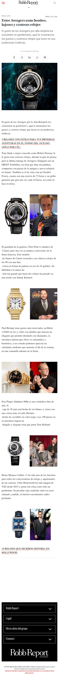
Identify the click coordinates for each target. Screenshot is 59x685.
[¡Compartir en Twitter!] (22, 57)
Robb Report (12, 608)
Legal (8, 618)
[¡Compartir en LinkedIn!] (29, 57)
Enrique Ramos (31, 51)
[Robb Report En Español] (28, 3)
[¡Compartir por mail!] (45, 57)
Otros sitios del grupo (16, 628)
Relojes (6, 16)
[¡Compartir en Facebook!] (14, 57)
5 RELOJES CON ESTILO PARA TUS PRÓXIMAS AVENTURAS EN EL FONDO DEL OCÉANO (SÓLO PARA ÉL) (28, 143)
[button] (3, 3)
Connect (10, 639)
